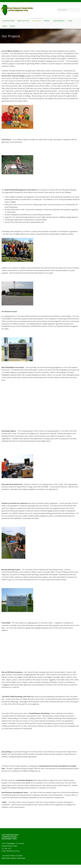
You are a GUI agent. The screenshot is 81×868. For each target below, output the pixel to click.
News (70, 21)
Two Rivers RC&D (8, 21)
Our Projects (36, 21)
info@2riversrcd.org (12, 851)
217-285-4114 (6, 848)
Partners (47, 21)
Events (4, 26)
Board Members (58, 21)
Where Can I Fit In (23, 21)
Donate (12, 26)
